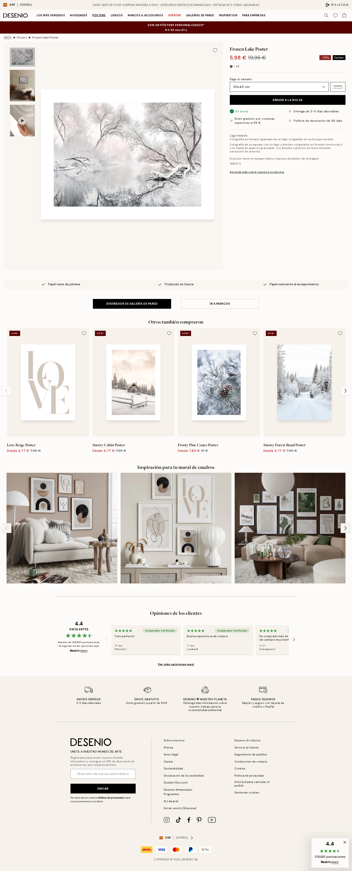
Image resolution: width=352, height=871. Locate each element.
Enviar (102, 788)
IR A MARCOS (220, 303)
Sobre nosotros (174, 740)
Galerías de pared (200, 15)
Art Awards (171, 801)
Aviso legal (171, 754)
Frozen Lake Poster (45, 37)
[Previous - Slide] (6, 391)
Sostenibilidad (173, 768)
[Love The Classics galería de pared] (62, 528)
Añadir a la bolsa (288, 100)
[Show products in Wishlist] (335, 15)
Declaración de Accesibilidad (184, 775)
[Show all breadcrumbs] (7, 38)
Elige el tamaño (241, 79)
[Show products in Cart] (344, 15)
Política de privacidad (111, 797)
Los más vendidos (51, 15)
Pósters (99, 15)
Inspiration (228, 15)
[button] (337, 87)
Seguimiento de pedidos (250, 754)
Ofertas (174, 15)
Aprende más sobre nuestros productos (257, 172)
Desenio (188, 859)
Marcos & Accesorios (145, 15)
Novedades (78, 15)
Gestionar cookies (247, 792)
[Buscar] (326, 15)
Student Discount (176, 782)
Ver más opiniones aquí (176, 664)
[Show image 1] (22, 57)
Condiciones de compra (250, 761)
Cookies (240, 768)
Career (168, 761)
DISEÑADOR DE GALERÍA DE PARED (131, 303)
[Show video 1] (22, 121)
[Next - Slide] (345, 391)
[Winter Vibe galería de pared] (290, 528)
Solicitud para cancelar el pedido (252, 783)
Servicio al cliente (246, 747)
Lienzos (117, 15)
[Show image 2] (22, 85)
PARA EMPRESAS (253, 15)
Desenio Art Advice (247, 740)
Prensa (168, 747)
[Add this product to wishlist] (215, 50)
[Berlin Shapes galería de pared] (176, 528)
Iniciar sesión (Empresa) (180, 808)
